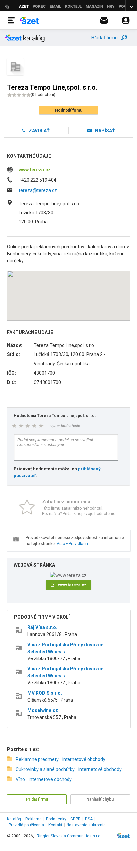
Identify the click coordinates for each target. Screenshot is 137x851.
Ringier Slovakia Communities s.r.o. (69, 836)
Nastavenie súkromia (86, 825)
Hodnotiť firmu (68, 110)
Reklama (33, 819)
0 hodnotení (43, 94)
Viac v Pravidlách (72, 543)
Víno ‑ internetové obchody (44, 779)
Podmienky (56, 819)
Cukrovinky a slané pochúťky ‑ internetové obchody (69, 769)
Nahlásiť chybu (100, 799)
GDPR (75, 819)
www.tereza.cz (35, 169)
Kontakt (55, 825)
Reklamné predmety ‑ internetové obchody (60, 759)
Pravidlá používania (26, 825)
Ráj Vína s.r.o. (42, 627)
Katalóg (14, 819)
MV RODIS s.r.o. (44, 693)
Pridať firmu (37, 799)
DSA (89, 819)
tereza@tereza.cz (38, 190)
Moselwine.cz (42, 710)
